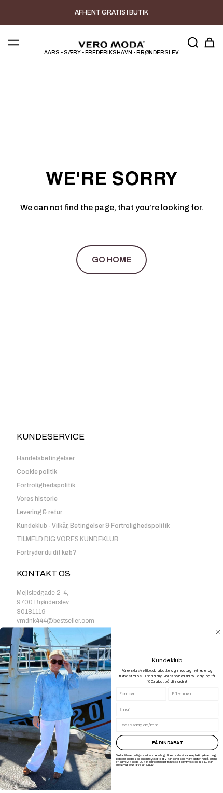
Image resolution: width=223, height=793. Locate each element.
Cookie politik (37, 471)
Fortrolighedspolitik (46, 485)
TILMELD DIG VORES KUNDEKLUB (67, 539)
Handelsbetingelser (46, 458)
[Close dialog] (218, 632)
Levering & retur (39, 512)
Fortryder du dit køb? (46, 552)
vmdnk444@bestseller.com (55, 621)
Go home (111, 259)
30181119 (31, 611)
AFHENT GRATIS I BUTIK (111, 12)
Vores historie (37, 498)
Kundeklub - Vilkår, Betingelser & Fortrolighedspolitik (93, 525)
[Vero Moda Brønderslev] (111, 44)
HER (150, 765)
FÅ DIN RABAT (167, 742)
